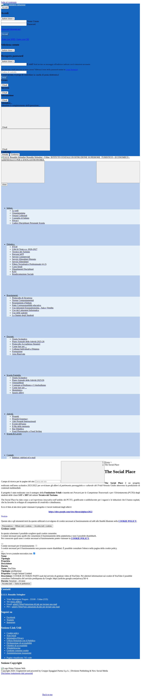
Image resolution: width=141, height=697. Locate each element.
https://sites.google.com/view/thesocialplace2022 (70, 512)
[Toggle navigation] (23, 172)
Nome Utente (33, 21)
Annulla (5, 155)
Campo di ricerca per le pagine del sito (17, 481)
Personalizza (7, 526)
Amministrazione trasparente (19, 653)
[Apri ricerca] (118, 172)
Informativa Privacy (15, 638)
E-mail (30, 64)
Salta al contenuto (9, 2)
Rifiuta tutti (23, 526)
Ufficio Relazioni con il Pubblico (21, 640)
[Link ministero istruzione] (13, 5)
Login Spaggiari (72, 70)
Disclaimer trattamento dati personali (17, 673)
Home (107, 462)
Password (31, 24)
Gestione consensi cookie (18, 650)
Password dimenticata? (11, 29)
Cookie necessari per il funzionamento (18, 546)
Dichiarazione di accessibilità (19, 643)
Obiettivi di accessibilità (17, 645)
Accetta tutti (43, 526)
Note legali (11, 635)
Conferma (15, 155)
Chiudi (4, 85)
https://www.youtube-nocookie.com (17, 553)
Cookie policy (13, 633)
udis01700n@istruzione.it (35, 604)
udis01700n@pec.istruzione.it (36, 607)
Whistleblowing (13, 648)
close (4, 184)
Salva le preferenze (22, 584)
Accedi (5, 7)
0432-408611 (16, 602)
